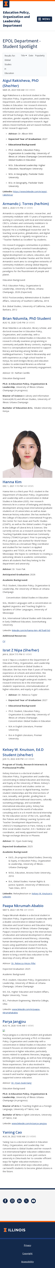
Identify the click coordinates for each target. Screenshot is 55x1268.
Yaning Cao (12, 1132)
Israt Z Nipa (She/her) (21, 650)
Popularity (40, 55)
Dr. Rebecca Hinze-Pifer (23, 963)
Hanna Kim (12, 481)
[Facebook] (5, 1201)
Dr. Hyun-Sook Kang (21, 1082)
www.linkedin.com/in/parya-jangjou (29, 1123)
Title (23, 55)
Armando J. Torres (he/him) (26, 203)
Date (31, 55)
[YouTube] (33, 1201)
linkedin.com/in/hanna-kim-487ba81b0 (31, 630)
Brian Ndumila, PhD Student (27, 318)
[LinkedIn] (19, 1201)
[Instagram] (12, 1201)
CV (4, 641)
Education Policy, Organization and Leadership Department (16, 19)
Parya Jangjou (14, 1021)
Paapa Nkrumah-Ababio (23, 905)
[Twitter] (26, 1201)
